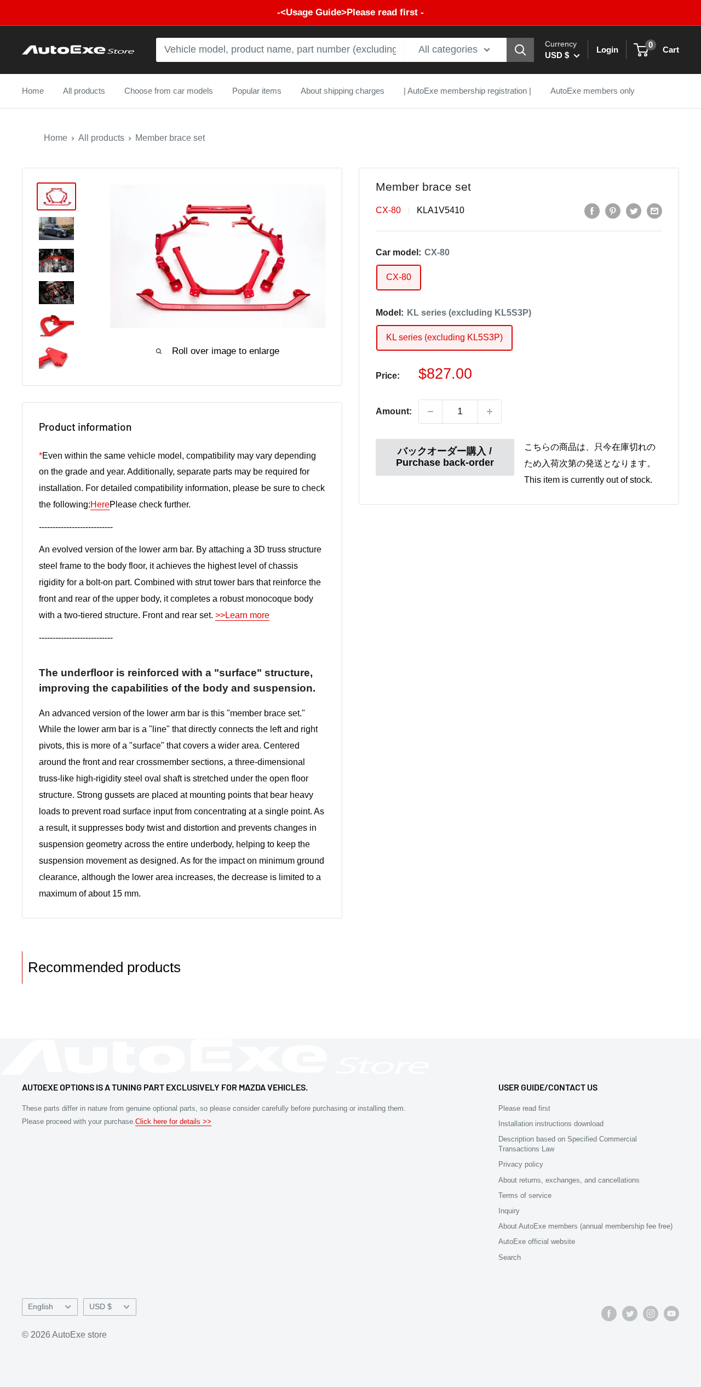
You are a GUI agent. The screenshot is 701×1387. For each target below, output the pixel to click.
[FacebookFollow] (609, 1313)
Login (607, 49)
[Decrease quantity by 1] (430, 411)
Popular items (256, 90)
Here (100, 504)
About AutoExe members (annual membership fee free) (585, 1226)
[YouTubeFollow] (671, 1313)
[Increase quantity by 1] (489, 411)
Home (33, 90)
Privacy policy (520, 1164)
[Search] (520, 50)
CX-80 (388, 210)
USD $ (100, 1307)
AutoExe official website (536, 1241)
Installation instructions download (551, 1124)
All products (84, 90)
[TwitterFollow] (629, 1313)
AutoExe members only (592, 90)
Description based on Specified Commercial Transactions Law (567, 1144)
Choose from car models (168, 90)
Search (509, 1257)
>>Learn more (242, 615)
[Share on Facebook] (592, 211)
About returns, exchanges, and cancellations (569, 1180)
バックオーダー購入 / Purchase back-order (445, 457)
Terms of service (524, 1195)
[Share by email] (654, 211)
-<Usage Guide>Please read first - (350, 12)
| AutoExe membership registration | (467, 90)
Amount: (394, 411)
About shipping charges (342, 90)
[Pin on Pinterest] (612, 211)
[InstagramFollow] (650, 1313)
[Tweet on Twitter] (633, 211)
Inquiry (509, 1211)
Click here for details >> (173, 1121)
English (40, 1307)
